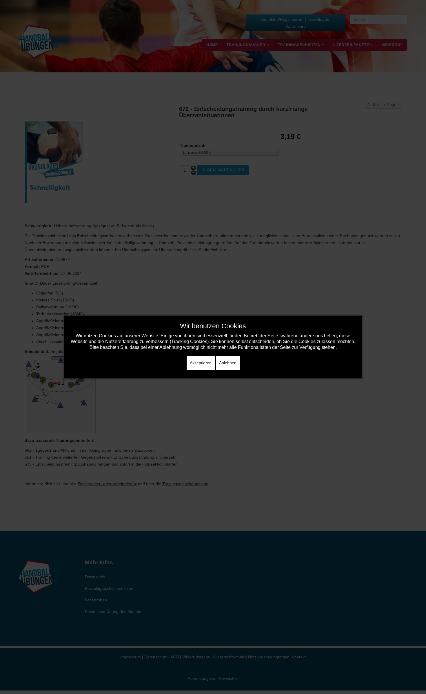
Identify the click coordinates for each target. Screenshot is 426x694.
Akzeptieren (201, 362)
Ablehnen (227, 362)
